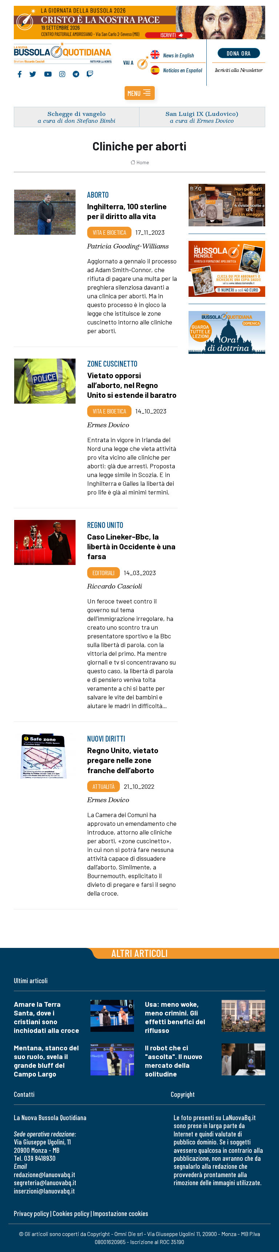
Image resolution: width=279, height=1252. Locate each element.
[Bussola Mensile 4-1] (227, 205)
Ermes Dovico (108, 424)
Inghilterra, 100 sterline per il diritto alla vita (127, 211)
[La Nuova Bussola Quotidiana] (63, 53)
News (178, 55)
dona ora (239, 53)
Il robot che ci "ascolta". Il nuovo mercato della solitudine (173, 1060)
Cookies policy (71, 1213)
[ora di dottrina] (227, 332)
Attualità (103, 786)
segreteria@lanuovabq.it (45, 1182)
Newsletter (239, 70)
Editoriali (103, 573)
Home (143, 162)
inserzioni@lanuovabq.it (44, 1191)
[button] (140, 93)
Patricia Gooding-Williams (128, 246)
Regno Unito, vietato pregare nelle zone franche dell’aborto (122, 759)
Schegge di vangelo (77, 113)
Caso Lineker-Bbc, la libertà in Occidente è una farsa (131, 546)
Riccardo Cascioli (114, 586)
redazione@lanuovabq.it (44, 1174)
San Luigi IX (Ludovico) (202, 113)
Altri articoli (140, 952)
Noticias (182, 69)
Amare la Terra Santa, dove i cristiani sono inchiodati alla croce (46, 1017)
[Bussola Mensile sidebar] (227, 269)
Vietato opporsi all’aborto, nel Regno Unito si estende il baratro (132, 384)
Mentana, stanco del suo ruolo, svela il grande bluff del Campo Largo (46, 1060)
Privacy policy (31, 1213)
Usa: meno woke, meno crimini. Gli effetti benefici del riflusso (175, 1017)
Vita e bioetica (109, 232)
